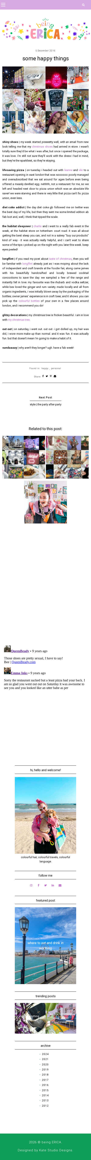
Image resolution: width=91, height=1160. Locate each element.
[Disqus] (45, 587)
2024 (45, 1054)
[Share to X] (47, 376)
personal (56, 368)
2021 (45, 1059)
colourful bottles (29, 300)
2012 (45, 1105)
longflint (27, 263)
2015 (45, 1090)
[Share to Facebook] (43, 376)
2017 (45, 1080)
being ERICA (51, 1142)
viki (81, 170)
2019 (45, 1069)
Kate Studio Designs (55, 1150)
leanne (68, 170)
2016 (45, 1085)
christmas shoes (42, 146)
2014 (45, 1095)
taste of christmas (60, 258)
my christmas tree (19, 319)
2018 (45, 1074)
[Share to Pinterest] (51, 376)
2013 (45, 1100)
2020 (45, 1064)
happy (44, 368)
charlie (37, 226)
